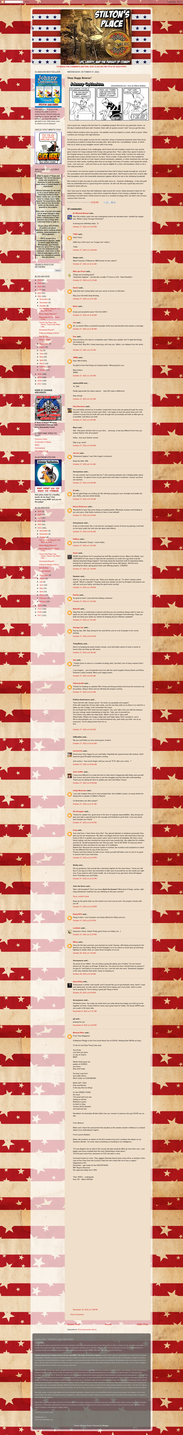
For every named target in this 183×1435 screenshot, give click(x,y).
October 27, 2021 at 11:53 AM (85, 822)
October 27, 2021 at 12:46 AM (85, 329)
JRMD (75, 357)
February (43, 367)
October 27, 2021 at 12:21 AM (85, 299)
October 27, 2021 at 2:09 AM (84, 420)
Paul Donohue (79, 406)
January (43, 370)
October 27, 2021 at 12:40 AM (85, 315)
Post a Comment (77, 1314)
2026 (40, 280)
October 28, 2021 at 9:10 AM (84, 974)
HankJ (75, 288)
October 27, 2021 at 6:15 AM (84, 499)
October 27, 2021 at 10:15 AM (85, 743)
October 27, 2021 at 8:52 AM (84, 676)
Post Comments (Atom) (87, 1330)
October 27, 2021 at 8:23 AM (84, 636)
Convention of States (43, 442)
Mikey (75, 942)
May (41, 357)
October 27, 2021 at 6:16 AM (84, 515)
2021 (40, 296)
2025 (40, 283)
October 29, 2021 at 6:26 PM (84, 993)
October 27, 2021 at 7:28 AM (84, 569)
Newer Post (73, 1324)
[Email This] (105, 202)
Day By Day (43, 336)
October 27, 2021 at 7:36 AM (84, 587)
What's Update (45, 340)
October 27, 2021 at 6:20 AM (84, 532)
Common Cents (41, 439)
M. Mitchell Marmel (81, 213)
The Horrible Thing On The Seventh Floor (49, 310)
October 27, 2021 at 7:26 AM (84, 546)
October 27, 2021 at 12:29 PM (85, 907)
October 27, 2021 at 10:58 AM (85, 783)
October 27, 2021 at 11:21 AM (85, 804)
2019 (40, 377)
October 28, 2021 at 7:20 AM (84, 953)
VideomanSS (78, 683)
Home (108, 1324)
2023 (40, 290)
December (44, 299)
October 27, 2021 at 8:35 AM (84, 652)
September (44, 344)
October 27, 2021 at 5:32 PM (84, 921)
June (42, 354)
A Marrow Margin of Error (49, 333)
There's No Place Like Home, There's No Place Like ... (49, 324)
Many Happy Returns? (48, 314)
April (42, 360)
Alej (74, 660)
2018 (40, 381)
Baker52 (76, 609)
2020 (40, 374)
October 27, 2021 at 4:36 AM (84, 445)
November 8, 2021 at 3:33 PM (85, 1025)
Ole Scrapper (78, 811)
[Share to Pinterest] (114, 202)
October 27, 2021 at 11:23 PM (85, 934)
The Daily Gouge (41, 451)
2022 (40, 293)
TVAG (75, 234)
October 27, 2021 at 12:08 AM (85, 250)
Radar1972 (77, 914)
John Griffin (78, 772)
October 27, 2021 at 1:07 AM (84, 350)
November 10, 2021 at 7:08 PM (85, 1310)
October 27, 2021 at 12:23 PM (85, 879)
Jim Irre (76, 453)
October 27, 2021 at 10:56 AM (85, 764)
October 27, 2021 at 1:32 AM (84, 376)
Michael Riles (78, 1033)
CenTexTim (77, 751)
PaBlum (76, 539)
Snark (75, 553)
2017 (40, 384)
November (44, 303)
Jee (74, 323)
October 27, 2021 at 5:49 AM (84, 483)
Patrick (76, 595)
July (41, 350)
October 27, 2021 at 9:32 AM (84, 729)
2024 (40, 287)
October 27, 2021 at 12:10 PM (85, 858)
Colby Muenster (79, 790)
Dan (74, 337)
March (42, 363)
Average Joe (78, 627)
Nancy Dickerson (80, 507)
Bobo (75, 306)
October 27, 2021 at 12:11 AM (85, 264)
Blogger (106, 1426)
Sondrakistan (40, 448)
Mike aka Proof (79, 271)
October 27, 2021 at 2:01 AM (84, 399)
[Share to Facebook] (112, 202)
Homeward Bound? (46, 330)
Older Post (142, 1324)
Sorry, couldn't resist (81, 896)
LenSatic (76, 928)
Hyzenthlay (77, 982)
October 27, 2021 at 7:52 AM (84, 601)
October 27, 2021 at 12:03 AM (85, 227)
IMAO (37, 445)
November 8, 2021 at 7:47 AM (85, 1011)
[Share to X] (110, 202)
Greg (75, 830)
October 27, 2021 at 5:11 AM (84, 464)
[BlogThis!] (107, 202)
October (43, 306)
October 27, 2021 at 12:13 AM (85, 280)
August (43, 347)
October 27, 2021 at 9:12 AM (84, 692)
